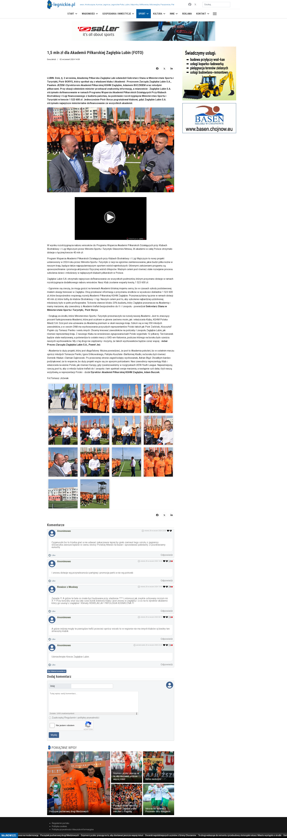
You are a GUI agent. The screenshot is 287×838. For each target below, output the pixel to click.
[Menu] (214, 13)
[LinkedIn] (171, 68)
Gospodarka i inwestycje (116, 13)
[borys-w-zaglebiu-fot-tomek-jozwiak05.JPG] (63, 430)
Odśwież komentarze (57, 671)
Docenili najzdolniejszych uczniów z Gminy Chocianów (148, 835)
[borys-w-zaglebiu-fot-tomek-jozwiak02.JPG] (95, 398)
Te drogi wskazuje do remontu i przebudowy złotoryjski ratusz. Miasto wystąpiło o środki (217, 835)
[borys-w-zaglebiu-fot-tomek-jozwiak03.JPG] (126, 398)
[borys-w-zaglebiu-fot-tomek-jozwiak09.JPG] (63, 462)
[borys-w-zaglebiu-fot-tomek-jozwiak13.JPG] (63, 494)
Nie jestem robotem (65, 725)
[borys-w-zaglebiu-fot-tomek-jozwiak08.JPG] (158, 430)
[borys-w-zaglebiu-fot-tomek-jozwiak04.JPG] (158, 398)
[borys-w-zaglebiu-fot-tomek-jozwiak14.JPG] (95, 494)
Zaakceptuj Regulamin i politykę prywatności (75, 717)
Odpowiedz (167, 555)
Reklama (187, 13)
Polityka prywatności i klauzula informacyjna (73, 829)
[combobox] (216, 4)
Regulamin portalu (60, 823)
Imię (52, 686)
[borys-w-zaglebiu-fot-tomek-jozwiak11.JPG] (126, 462)
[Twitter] (195, 4)
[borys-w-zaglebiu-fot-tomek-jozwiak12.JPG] (158, 462)
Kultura (157, 13)
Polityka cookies (59, 826)
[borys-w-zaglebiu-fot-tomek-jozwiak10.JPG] (95, 462)
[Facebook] (189, 4)
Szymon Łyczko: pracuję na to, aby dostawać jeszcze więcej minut (90, 835)
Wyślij (54, 735)
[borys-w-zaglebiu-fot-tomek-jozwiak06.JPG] (95, 430)
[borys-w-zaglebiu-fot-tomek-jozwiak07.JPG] (126, 430)
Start (70, 13)
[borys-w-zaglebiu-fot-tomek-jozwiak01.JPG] (63, 398)
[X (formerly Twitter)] (164, 68)
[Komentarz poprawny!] (168, 531)
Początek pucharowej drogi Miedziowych (37, 835)
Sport (142, 13)
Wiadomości (88, 13)
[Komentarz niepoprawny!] (171, 531)
